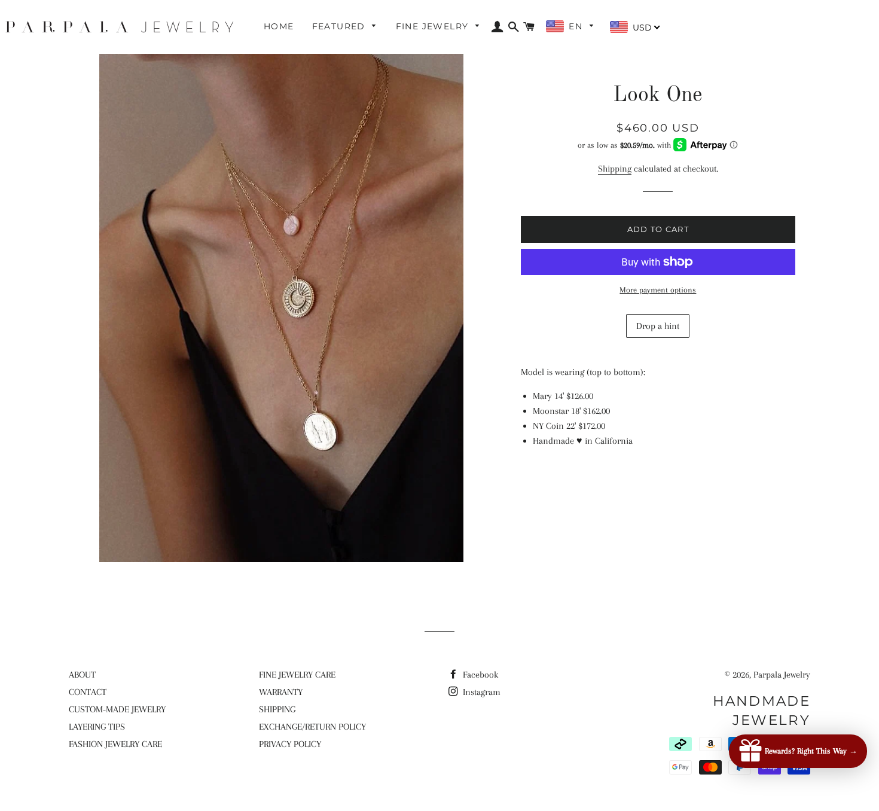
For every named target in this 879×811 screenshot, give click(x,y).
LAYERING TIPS (97, 726)
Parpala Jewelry (781, 674)
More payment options (657, 289)
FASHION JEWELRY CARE (115, 744)
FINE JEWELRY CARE (297, 674)
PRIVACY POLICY (290, 744)
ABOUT (82, 674)
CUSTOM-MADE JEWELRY (117, 709)
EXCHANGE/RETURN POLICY (312, 726)
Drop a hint (657, 326)
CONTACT (87, 692)
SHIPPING (277, 709)
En (577, 26)
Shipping (614, 168)
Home (279, 26)
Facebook (479, 674)
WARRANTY (281, 692)
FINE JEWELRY (434, 26)
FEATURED (340, 26)
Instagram (480, 692)
